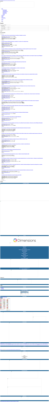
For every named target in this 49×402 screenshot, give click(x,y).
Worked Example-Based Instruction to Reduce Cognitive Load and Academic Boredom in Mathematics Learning (17, 79)
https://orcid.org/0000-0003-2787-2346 (6, 95)
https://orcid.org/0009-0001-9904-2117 (6, 151)
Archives (3, 15)
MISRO (1, 349)
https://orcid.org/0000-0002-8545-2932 (6, 89)
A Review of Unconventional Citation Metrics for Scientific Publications (11, 116)
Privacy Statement (5, 10)
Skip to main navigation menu (8, 0)
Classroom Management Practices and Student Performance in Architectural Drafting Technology (15, 112)
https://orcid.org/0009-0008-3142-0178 (6, 120)
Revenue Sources (5, 13)
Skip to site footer (13, 0)
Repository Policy (5, 12)
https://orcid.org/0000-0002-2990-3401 (6, 87)
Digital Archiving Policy (5, 11)
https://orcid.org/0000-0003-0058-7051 (6, 108)
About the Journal (5, 9)
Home (2, 8)
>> (5, 180)
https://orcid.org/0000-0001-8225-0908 (6, 59)
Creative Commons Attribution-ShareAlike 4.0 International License (13, 349)
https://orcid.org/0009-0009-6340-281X (6, 81)
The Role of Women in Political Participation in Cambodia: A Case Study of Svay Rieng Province (15, 41)
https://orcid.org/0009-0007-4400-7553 (6, 63)
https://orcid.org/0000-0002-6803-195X (6, 45)
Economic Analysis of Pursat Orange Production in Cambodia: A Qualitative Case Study (14, 35)
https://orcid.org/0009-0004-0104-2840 (6, 43)
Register (2, 16)
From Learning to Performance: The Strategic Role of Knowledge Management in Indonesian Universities (16, 127)
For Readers (2, 288)
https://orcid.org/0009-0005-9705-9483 (6, 167)
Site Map (4, 14)
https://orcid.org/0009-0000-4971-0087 (6, 90)
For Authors (2, 287)
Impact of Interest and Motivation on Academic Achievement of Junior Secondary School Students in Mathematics (17, 105)
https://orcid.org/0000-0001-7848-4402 (6, 83)
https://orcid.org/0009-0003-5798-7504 (6, 57)
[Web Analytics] (1, 297)
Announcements (3, 17)
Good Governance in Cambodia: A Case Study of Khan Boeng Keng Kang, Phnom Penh (14, 61)
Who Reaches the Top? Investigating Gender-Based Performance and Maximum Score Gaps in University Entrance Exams (18, 85)
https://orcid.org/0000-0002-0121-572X (6, 118)
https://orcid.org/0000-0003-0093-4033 (6, 172)
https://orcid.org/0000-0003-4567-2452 (6, 71)
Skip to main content (2, 0)
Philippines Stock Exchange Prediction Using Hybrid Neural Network (11, 149)
